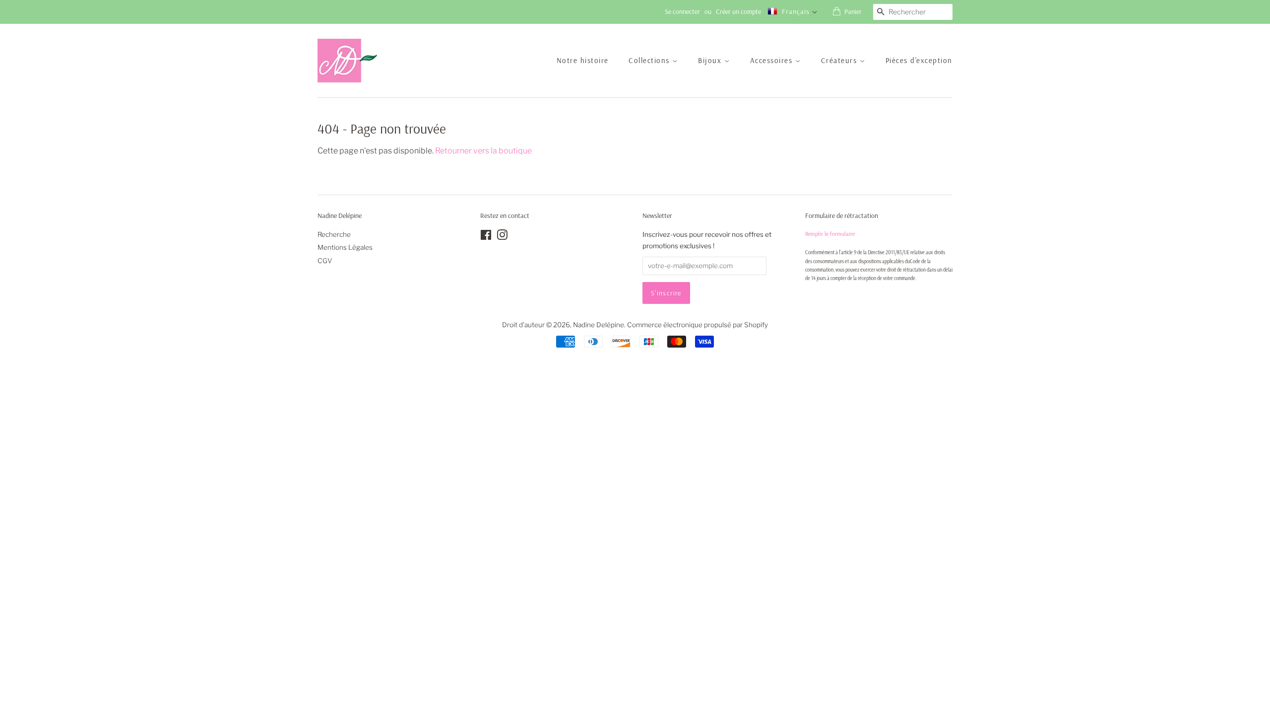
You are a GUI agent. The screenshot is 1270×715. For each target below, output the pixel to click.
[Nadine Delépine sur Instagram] (502, 237)
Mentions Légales (345, 247)
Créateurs (840, 60)
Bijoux (711, 60)
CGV (325, 261)
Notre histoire (583, 60)
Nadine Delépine (598, 325)
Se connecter (682, 11)
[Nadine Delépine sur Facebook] (486, 237)
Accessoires (772, 60)
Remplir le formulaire (830, 233)
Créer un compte (738, 11)
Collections (650, 60)
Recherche (334, 234)
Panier (853, 11)
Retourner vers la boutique (483, 150)
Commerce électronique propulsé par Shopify (697, 325)
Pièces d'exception (919, 60)
